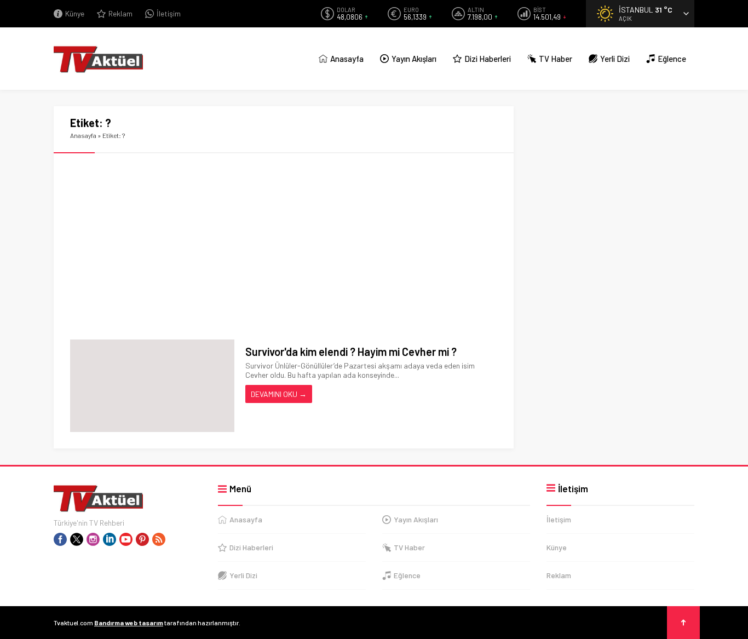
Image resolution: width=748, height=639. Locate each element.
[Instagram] (93, 539)
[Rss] (158, 539)
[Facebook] (60, 539)
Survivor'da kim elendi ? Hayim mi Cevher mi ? (351, 351)
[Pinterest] (142, 539)
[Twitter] (76, 539)
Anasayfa (83, 135)
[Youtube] (126, 539)
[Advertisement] (283, 246)
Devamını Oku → (279, 394)
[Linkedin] (109, 539)
